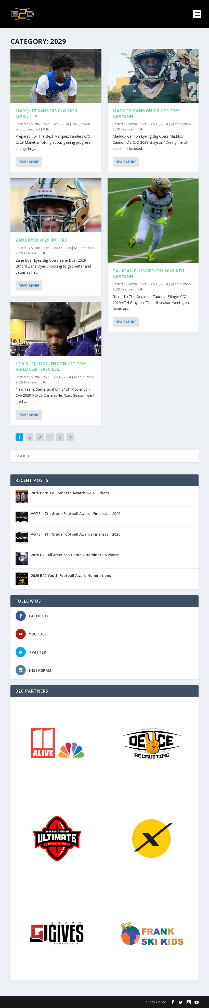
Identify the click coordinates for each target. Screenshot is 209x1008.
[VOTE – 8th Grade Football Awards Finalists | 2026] (22, 537)
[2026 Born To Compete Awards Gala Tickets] (22, 496)
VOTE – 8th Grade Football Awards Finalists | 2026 (75, 534)
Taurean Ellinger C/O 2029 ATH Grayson (149, 273)
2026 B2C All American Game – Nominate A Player (75, 554)
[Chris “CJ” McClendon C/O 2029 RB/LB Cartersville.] (55, 329)
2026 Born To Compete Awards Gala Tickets (70, 492)
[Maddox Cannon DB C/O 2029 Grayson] (153, 76)
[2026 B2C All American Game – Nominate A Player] (22, 558)
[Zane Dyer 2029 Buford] (55, 205)
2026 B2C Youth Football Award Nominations (71, 575)
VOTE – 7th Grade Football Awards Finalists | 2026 (75, 513)
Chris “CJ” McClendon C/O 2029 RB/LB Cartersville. (51, 366)
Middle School (84, 248)
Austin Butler (40, 124)
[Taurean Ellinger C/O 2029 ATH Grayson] (153, 220)
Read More (29, 161)
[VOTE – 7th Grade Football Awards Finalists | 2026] (22, 517)
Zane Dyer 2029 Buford (42, 240)
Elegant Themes (45, 1002)
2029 (75, 124)
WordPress (93, 1002)
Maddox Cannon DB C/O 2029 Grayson (146, 113)
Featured (33, 129)
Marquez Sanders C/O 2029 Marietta (46, 113)
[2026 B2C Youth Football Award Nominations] (22, 579)
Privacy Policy (154, 1002)
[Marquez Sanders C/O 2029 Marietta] (55, 76)
